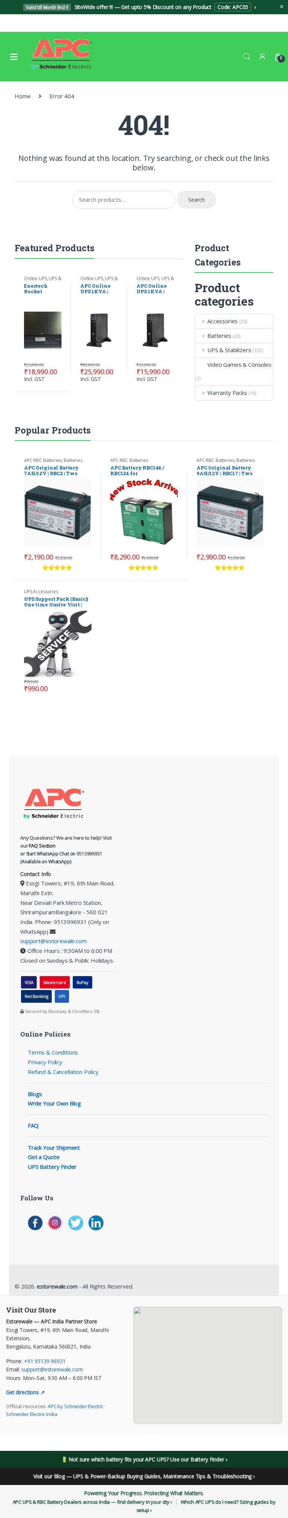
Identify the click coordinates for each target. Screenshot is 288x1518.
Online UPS (35, 278)
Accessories (222, 321)
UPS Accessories (41, 591)
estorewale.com (56, 1286)
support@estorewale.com (53, 941)
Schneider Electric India (31, 1414)
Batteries (219, 335)
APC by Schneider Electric (75, 1406)
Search (247, 56)
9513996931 (89, 853)
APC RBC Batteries (43, 460)
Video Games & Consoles (239, 364)
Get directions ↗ (25, 1392)
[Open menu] (14, 56)
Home (22, 96)
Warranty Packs (227, 392)
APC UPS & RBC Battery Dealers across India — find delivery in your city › (92, 1501)
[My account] (262, 56)
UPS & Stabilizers (42, 280)
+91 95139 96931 (45, 1361)
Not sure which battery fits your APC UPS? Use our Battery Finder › (148, 1459)
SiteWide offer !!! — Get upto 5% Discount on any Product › (141, 6)
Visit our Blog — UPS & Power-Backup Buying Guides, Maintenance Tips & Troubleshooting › (144, 1476)
